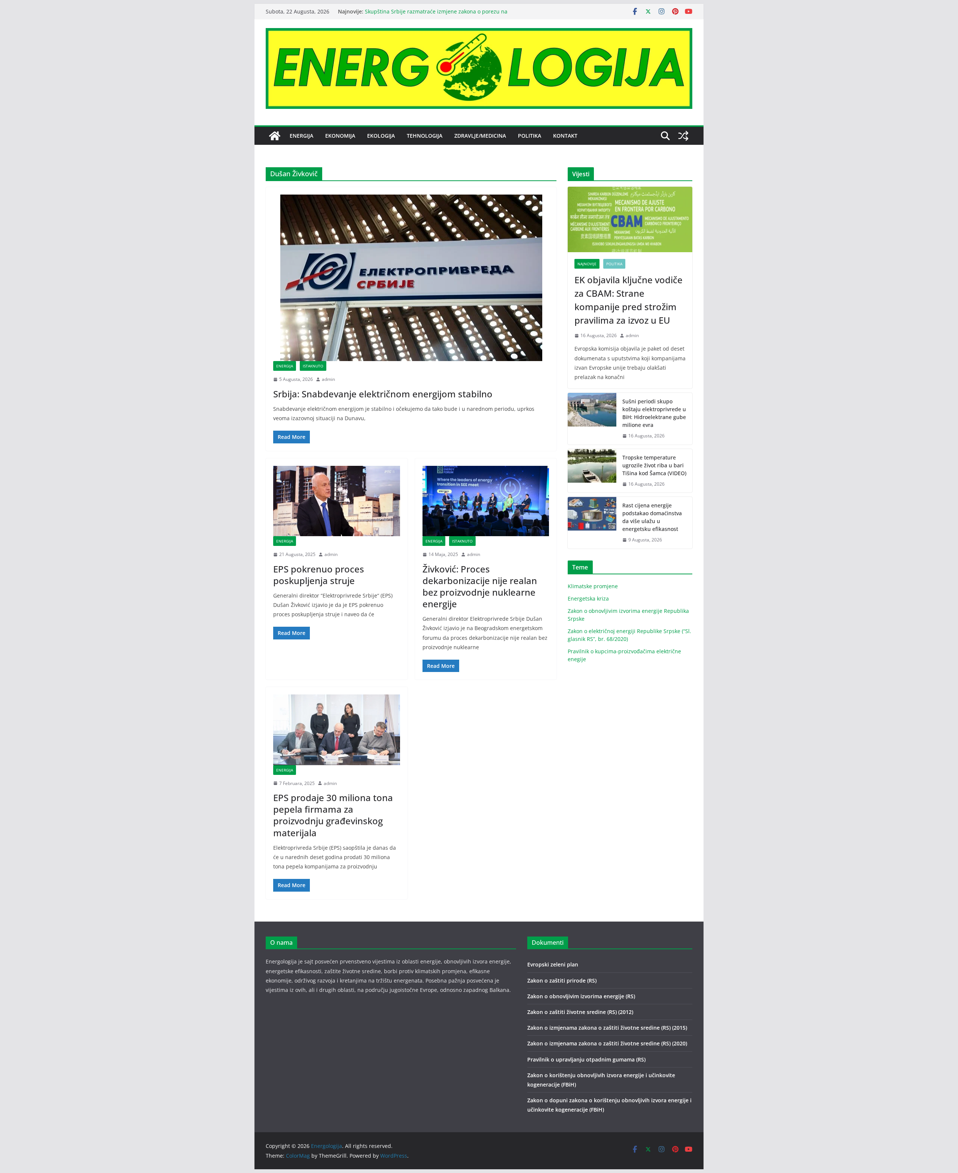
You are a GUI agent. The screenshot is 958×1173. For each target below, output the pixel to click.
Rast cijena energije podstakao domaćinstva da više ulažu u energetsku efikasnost (652, 517)
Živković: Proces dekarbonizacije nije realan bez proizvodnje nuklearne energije (479, 586)
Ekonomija (340, 135)
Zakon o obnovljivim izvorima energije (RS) (581, 996)
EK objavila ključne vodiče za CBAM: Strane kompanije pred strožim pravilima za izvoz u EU (628, 300)
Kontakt (565, 135)
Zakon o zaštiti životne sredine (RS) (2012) (580, 1011)
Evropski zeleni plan (552, 964)
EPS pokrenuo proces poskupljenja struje (318, 575)
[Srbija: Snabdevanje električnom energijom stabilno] (411, 278)
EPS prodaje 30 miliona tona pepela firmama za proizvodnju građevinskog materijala (333, 815)
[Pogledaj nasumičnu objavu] (683, 136)
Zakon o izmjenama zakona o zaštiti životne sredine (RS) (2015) (607, 1027)
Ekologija (381, 135)
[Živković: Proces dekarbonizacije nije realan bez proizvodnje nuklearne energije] (485, 501)
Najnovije (587, 263)
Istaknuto (313, 366)
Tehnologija (424, 135)
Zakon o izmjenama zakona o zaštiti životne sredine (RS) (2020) (607, 1043)
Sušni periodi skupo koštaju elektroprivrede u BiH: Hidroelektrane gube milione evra (654, 413)
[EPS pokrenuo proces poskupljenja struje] (336, 501)
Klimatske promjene (593, 586)
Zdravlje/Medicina (480, 135)
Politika (529, 135)
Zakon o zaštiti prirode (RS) (562, 980)
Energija (301, 135)
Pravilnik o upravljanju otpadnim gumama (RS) (586, 1059)
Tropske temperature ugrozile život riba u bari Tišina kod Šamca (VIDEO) (654, 465)
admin (328, 379)
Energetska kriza (588, 598)
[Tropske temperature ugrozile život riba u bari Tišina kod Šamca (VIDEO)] (592, 471)
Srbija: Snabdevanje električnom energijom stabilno (382, 394)
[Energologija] (275, 136)
